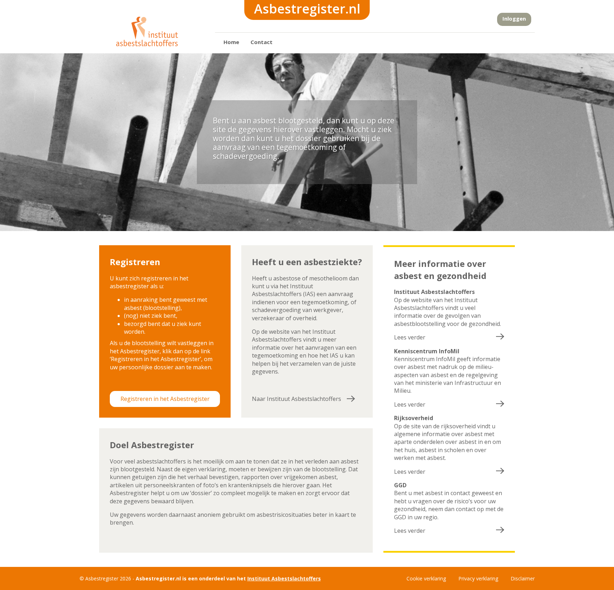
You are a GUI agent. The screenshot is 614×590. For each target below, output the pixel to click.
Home (231, 41)
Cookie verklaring (426, 578)
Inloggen (514, 18)
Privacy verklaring (478, 578)
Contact (262, 41)
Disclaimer (523, 578)
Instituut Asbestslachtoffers (284, 578)
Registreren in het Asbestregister (165, 399)
